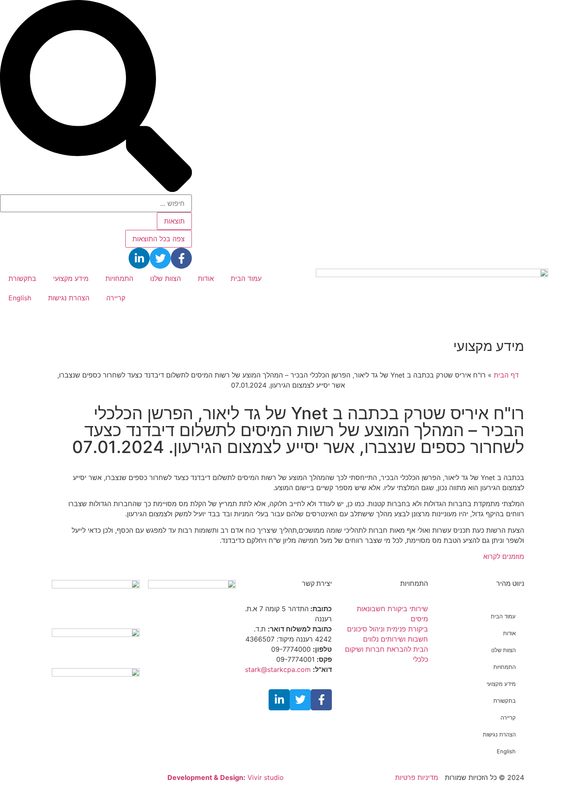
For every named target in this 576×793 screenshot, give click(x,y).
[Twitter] (160, 258)
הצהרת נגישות (68, 298)
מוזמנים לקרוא (503, 556)
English (19, 298)
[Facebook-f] (181, 258)
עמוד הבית (246, 278)
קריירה (115, 298)
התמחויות (119, 278)
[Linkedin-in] (139, 258)
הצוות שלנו (165, 278)
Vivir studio (225, 777)
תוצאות (174, 221)
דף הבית (506, 375)
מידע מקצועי (71, 278)
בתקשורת (22, 278)
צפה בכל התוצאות (158, 239)
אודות (206, 278)
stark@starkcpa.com (278, 669)
